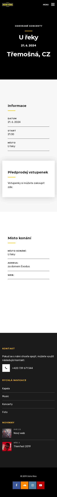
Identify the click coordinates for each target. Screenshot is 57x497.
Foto (4, 412)
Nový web (19, 433)
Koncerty (7, 404)
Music (5, 396)
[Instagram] (32, 485)
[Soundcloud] (24, 485)
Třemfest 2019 (22, 446)
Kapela (6, 388)
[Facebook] (16, 485)
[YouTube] (40, 485)
